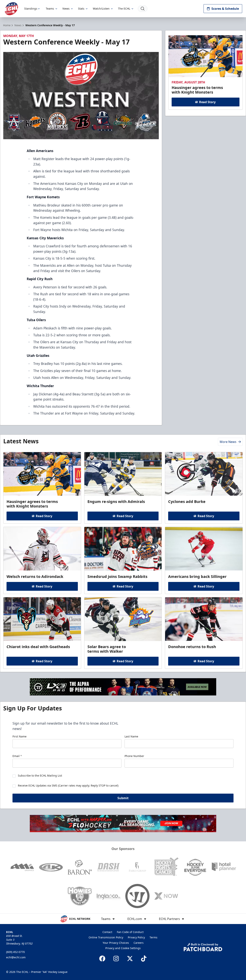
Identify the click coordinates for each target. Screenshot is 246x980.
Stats (81, 8)
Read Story (207, 102)
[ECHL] (11, 9)
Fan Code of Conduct (130, 932)
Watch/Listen (101, 8)
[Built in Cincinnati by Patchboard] (203, 947)
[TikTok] (143, 958)
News (66, 8)
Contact (107, 932)
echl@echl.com (16, 957)
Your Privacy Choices (116, 943)
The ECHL (124, 8)
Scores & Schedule (225, 9)
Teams (50, 8)
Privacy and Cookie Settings (123, 948)
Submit (123, 798)
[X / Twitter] (130, 958)
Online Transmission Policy (106, 937)
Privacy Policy (136, 937)
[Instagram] (116, 958)
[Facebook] (102, 958)
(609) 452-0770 (15, 952)
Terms (153, 937)
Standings (30, 8)
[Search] (142, 8)
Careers (139, 943)
